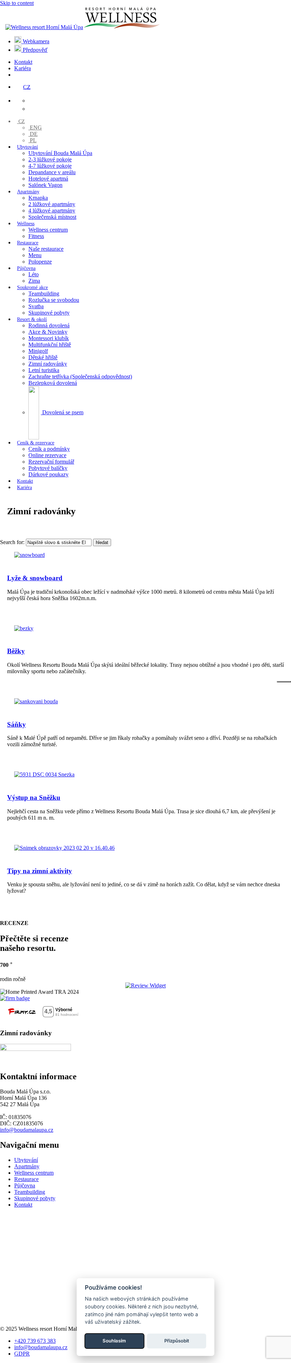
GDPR (22, 1354)
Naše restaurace (46, 249)
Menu (35, 255)
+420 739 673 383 (35, 1341)
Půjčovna (26, 268)
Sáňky (16, 724)
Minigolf (38, 351)
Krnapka (38, 198)
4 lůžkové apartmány (51, 210)
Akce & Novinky (47, 332)
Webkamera (35, 41)
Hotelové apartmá (48, 179)
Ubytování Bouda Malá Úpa (60, 153)
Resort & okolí (32, 319)
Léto (33, 274)
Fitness (36, 236)
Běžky (16, 651)
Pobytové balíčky (47, 468)
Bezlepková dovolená (52, 383)
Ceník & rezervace (35, 442)
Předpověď (34, 50)
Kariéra (22, 68)
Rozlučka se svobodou (53, 300)
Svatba (36, 306)
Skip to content (17, 3)
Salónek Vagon (45, 185)
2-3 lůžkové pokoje (50, 159)
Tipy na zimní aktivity (39, 871)
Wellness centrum (48, 230)
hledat (102, 542)
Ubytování (27, 147)
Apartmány (28, 191)
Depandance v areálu (52, 172)
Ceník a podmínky (49, 449)
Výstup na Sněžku (33, 797)
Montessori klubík (48, 338)
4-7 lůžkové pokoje (50, 166)
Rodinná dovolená (49, 325)
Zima (34, 281)
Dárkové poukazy (48, 474)
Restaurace (27, 242)
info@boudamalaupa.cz (26, 1130)
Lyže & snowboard (34, 578)
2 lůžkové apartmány (51, 204)
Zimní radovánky (47, 364)
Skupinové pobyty (49, 313)
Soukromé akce (32, 287)
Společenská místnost (52, 217)
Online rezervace (47, 455)
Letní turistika (43, 370)
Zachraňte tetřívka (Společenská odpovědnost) (80, 376)
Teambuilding (43, 293)
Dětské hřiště (42, 357)
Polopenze (40, 262)
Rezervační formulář (51, 462)
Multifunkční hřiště (49, 345)
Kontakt (23, 62)
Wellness (25, 223)
